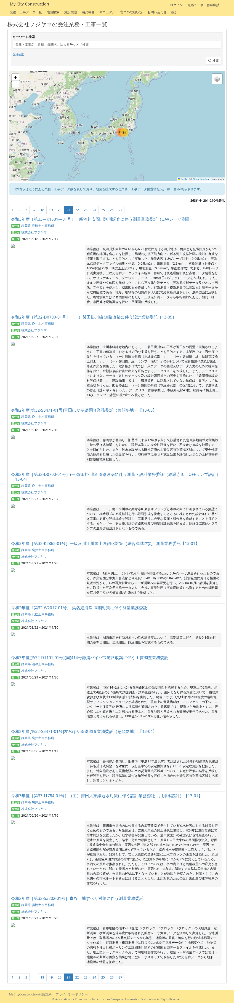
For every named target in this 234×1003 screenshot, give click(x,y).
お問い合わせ (157, 12)
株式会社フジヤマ (34, 232)
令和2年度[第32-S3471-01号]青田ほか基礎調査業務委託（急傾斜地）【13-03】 (84, 410)
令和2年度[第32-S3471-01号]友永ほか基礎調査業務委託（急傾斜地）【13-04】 (84, 731)
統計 (174, 12)
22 (77, 210)
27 (120, 210)
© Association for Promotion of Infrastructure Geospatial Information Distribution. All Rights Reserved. (117, 999)
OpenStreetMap (201, 179)
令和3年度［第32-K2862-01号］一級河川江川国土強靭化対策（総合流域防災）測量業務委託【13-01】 (105, 543)
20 (59, 210)
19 (51, 210)
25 (103, 210)
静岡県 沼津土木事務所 (37, 664)
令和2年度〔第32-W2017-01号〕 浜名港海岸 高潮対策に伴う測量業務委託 (79, 607)
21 (68, 210)
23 (86, 210)
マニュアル (107, 12)
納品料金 (88, 12)
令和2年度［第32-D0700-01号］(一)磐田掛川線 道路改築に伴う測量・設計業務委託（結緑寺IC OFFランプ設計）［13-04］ (116, 477)
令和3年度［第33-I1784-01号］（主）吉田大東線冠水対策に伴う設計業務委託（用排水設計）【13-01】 (106, 795)
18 (42, 210)
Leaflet (184, 179)
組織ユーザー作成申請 (204, 5)
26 (112, 210)
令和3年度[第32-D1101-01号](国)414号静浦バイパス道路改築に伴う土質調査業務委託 (89, 657)
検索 (215, 60)
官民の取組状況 (131, 12)
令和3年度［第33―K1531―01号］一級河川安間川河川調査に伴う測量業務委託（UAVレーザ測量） (102, 219)
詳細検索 (18, 54)
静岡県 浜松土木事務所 (37, 225)
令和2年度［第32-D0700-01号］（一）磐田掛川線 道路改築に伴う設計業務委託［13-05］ (93, 317)
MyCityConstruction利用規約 (30, 994)
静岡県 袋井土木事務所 (37, 323)
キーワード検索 (24, 37)
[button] (124, 132)
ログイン (176, 5)
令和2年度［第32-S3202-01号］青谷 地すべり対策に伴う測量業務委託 (77, 898)
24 (94, 210)
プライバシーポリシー (72, 994)
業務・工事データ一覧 (26, 12)
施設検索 (70, 12)
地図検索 (53, 12)
